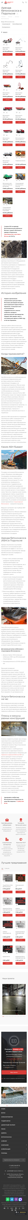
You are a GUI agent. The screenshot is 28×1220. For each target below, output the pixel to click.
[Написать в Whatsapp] (7, 1199)
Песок (3, 1129)
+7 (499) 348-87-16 (14, 1059)
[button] (3, 1016)
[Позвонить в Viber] (16, 1199)
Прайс (3, 1108)
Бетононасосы (6, 1137)
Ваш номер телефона (9, 1065)
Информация (5, 1149)
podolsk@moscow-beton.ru (15, 1171)
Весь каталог (22, 863)
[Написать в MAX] (20, 1199)
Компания (4, 1145)
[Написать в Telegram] (12, 1199)
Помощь (4, 1153)
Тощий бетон (5, 1121)
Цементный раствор (8, 1125)
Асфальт (4, 1141)
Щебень (4, 1133)
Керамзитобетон (7, 1116)
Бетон (3, 1112)
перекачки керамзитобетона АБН (11, 754)
